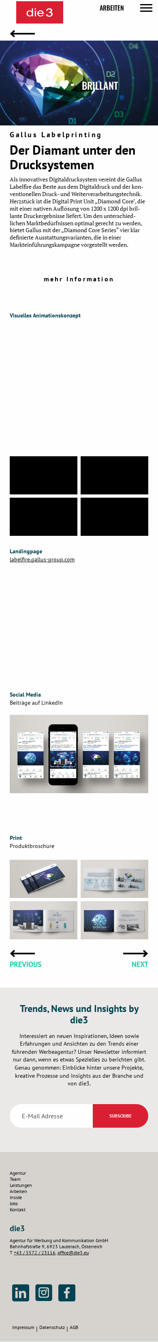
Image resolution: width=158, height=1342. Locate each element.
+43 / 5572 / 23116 (35, 1252)
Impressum (23, 1327)
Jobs (14, 1203)
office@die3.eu (73, 1252)
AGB (74, 1327)
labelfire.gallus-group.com (42, 559)
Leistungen (21, 1185)
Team (15, 1179)
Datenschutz (52, 1327)
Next (140, 964)
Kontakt (18, 1209)
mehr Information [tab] (79, 279)
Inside (16, 1197)
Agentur (18, 1173)
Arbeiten (112, 8)
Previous (26, 964)
